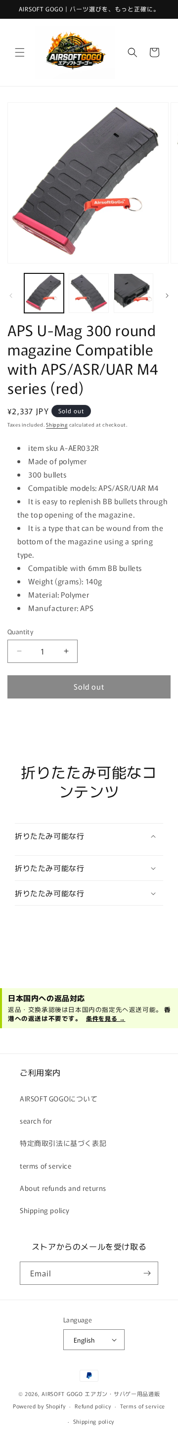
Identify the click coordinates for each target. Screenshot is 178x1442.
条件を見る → (105, 1018)
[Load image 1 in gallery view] (44, 293)
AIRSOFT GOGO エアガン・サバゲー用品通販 (101, 1394)
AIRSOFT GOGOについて (59, 1098)
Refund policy (93, 1406)
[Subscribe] (147, 1273)
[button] (20, 52)
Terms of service (142, 1406)
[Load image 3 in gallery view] (133, 293)
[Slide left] (11, 295)
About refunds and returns (63, 1188)
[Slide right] (167, 295)
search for (36, 1121)
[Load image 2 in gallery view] (88, 293)
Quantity (20, 631)
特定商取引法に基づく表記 (63, 1143)
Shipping (57, 424)
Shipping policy (45, 1210)
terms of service (46, 1166)
